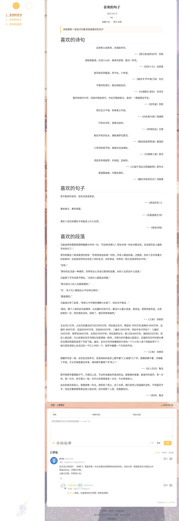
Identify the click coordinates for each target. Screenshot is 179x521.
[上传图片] (66, 443)
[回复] (170, 459)
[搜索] (173, 4)
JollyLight (72, 485)
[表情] (58, 443)
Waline (167, 502)
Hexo (98, 515)
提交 (167, 443)
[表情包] (62, 443)
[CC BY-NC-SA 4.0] (111, 519)
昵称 (54, 415)
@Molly (70, 493)
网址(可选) (137, 415)
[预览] (69, 443)
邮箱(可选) (96, 415)
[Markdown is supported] (54, 443)
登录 (158, 443)
